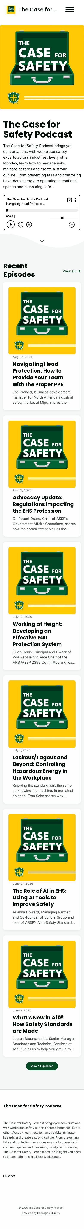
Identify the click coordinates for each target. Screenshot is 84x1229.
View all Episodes (42, 1066)
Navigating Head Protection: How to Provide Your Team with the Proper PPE (38, 374)
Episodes (9, 1176)
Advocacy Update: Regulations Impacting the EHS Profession (43, 504)
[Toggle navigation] (69, 9)
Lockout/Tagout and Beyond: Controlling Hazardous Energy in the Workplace (40, 767)
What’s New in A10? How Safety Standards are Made (43, 1024)
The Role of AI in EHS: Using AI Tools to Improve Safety (40, 897)
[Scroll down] (42, 240)
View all (69, 271)
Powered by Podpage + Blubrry (41, 1213)
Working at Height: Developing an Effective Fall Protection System (37, 634)
